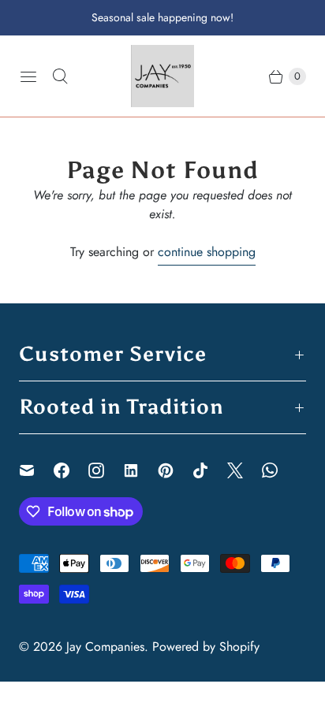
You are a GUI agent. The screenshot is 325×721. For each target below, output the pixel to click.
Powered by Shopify (206, 646)
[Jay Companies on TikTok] (209, 470)
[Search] (60, 76)
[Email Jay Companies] (36, 470)
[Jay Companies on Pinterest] (175, 470)
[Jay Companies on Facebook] (71, 470)
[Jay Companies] (162, 76)
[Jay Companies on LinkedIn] (140, 470)
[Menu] (28, 76)
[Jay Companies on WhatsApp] (279, 470)
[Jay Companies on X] (244, 470)
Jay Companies (105, 646)
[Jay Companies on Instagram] (105, 470)
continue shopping (207, 252)
